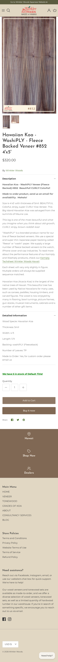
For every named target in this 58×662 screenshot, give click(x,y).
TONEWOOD (9, 501)
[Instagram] (9, 619)
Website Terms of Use (14, 547)
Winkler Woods (14, 170)
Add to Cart (29, 400)
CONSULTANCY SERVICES (16, 515)
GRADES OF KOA (12, 505)
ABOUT (6, 510)
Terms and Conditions (14, 538)
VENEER (7, 496)
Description (9, 178)
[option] (29, 65)
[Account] (48, 10)
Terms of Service (11, 552)
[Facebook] (4, 619)
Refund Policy (10, 557)
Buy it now (29, 410)
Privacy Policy (10, 542)
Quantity (7, 381)
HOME (6, 491)
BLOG (5, 519)
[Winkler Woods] (29, 10)
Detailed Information (14, 315)
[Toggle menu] (3, 10)
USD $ (8, 644)
